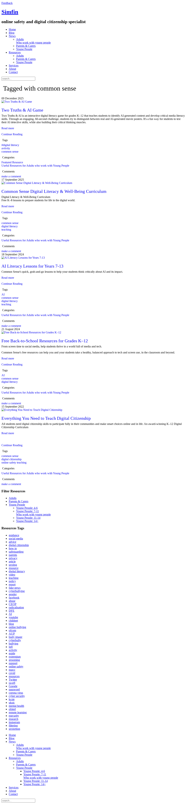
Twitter (13, 679)
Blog (11, 32)
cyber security (17, 696)
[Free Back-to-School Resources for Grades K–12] (31, 332)
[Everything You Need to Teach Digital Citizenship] (31, 409)
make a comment (11, 176)
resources (14, 676)
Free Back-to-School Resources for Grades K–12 (44, 340)
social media (16, 538)
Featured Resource (12, 162)
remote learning (18, 712)
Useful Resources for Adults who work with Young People (35, 165)
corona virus (16, 692)
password (14, 689)
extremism (15, 656)
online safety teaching (13, 462)
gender (13, 594)
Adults (33, 41)
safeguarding (16, 551)
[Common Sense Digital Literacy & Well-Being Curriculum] (36, 182)
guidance (14, 535)
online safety (16, 666)
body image (15, 636)
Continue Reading (11, 134)
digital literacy (9, 226)
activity (13, 650)
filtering (13, 725)
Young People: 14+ (27, 521)
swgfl (12, 682)
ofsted (12, 709)
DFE (11, 610)
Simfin (9, 12)
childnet (13, 620)
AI (3, 294)
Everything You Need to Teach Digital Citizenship (46, 418)
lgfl (11, 646)
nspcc (12, 669)
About (12, 68)
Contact (13, 72)
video (12, 574)
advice (12, 541)
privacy (13, 558)
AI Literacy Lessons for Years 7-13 (32, 266)
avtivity (5, 148)
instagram (14, 722)
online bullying (17, 627)
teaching (6, 229)
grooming (14, 659)
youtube (13, 617)
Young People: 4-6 (27, 507)
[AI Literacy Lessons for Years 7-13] (23, 257)
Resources (15, 52)
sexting (13, 564)
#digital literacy (10, 145)
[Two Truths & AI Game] (16, 101)
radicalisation (16, 607)
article (12, 561)
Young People (24, 49)
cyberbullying (17, 591)
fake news (14, 587)
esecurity (14, 715)
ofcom (12, 630)
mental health (16, 705)
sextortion (14, 728)
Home (12, 29)
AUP (12, 633)
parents (13, 554)
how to (13, 548)
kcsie (12, 699)
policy (12, 581)
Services (13, 65)
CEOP (12, 604)
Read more (7, 128)
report (12, 584)
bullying (13, 643)
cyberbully (15, 640)
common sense (9, 151)
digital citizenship (11, 459)
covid (12, 673)
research (13, 719)
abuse (12, 600)
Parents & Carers (26, 45)
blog (11, 623)
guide (12, 653)
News (12, 36)
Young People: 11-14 (28, 517)
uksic (12, 702)
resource (13, 568)
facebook (14, 597)
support (13, 663)
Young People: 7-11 (33, 513)
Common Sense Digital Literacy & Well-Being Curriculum (53, 191)
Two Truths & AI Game (22, 110)
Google (13, 686)
